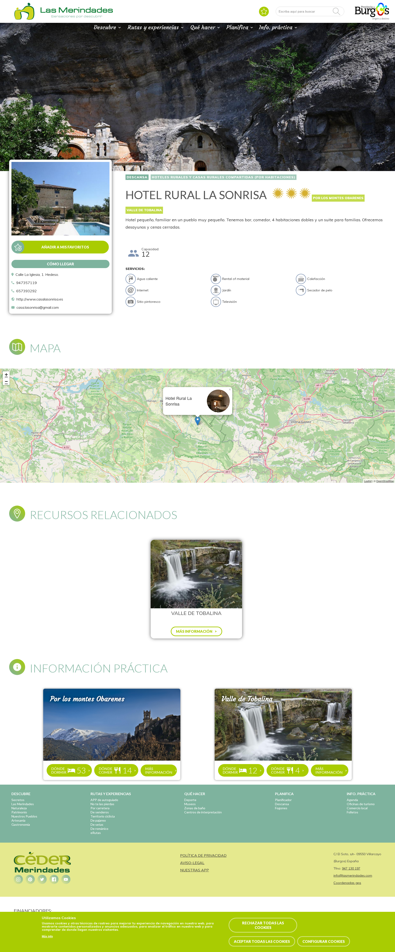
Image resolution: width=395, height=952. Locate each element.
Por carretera (100, 808)
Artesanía (18, 820)
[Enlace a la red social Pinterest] (30, 879)
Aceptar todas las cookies (262, 941)
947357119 (26, 282)
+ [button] (6, 374)
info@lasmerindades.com (353, 875)
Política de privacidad (203, 855)
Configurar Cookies (323, 941)
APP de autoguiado (104, 800)
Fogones (281, 808)
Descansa (137, 177)
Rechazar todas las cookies (263, 925)
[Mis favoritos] (264, 11)
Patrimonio (19, 812)
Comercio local (357, 808)
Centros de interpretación (203, 812)
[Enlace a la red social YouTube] (65, 879)
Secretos (17, 800)
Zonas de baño (194, 808)
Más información (158, 770)
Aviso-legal (192, 862)
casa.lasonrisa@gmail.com (37, 307)
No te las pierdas (102, 804)
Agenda (352, 800)
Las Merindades (22, 804)
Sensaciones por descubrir (76, 16)
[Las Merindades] (24, 19)
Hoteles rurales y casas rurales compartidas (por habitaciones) (223, 177)
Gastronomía (20, 824)
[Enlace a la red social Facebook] (54, 879)
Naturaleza (19, 808)
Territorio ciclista (103, 816)
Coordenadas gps (347, 883)
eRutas (96, 833)
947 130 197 (351, 868)
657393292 (26, 291)
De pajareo (98, 820)
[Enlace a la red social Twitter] (42, 879)
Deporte (190, 800)
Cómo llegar (60, 264)
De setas (97, 824)
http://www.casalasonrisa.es (39, 299)
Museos (190, 804)
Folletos (352, 812)
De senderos (100, 812)
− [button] (6, 381)
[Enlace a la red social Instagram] (18, 879)
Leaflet (368, 481)
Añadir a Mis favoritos (65, 247)
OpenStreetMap (385, 481)
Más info (47, 936)
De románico (99, 829)
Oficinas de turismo (361, 804)
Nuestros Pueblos (24, 816)
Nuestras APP (194, 870)
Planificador (283, 800)
